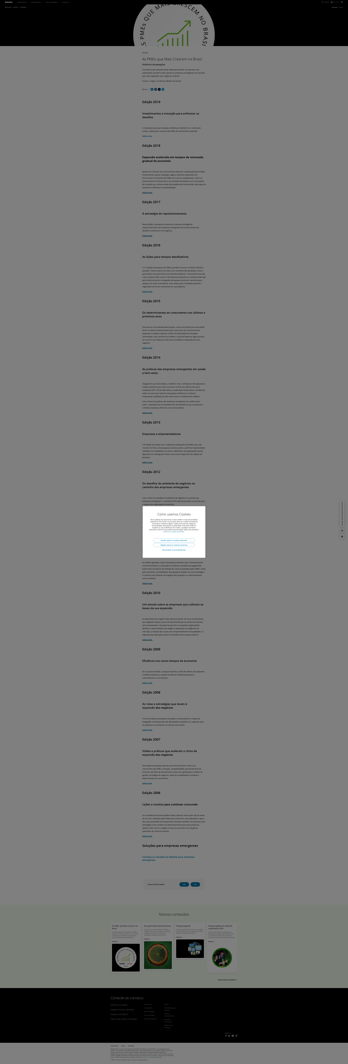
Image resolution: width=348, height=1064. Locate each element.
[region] (174, 532)
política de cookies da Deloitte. (174, 532)
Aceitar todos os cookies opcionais (174, 540)
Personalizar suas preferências (174, 550)
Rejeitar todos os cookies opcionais (174, 545)
